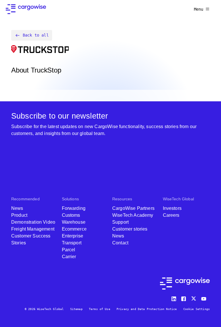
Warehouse (73, 222)
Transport (71, 242)
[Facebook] (184, 297)
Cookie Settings (196, 309)
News (17, 208)
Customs (71, 215)
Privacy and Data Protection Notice (147, 309)
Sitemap (76, 309)
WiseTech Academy (132, 215)
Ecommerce (74, 229)
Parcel (68, 249)
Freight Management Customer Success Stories (32, 236)
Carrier (69, 256)
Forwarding (74, 208)
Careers (171, 215)
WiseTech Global (178, 199)
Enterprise (72, 235)
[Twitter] (194, 297)
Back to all (36, 35)
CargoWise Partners (133, 208)
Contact (120, 242)
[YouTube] (205, 297)
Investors (172, 208)
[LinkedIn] (174, 297)
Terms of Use (99, 309)
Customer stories (130, 229)
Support (120, 222)
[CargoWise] (26, 9)
